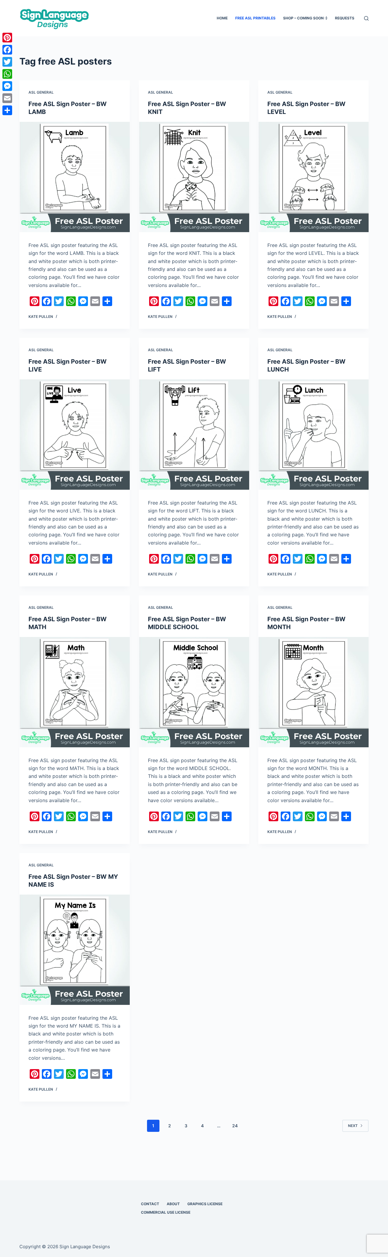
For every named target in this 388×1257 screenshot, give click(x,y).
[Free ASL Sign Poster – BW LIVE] (74, 434)
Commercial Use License (165, 1212)
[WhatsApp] (7, 74)
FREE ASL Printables (255, 18)
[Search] (366, 18)
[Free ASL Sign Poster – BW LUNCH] (313, 434)
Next (353, 1125)
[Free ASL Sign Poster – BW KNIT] (194, 177)
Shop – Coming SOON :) (305, 18)
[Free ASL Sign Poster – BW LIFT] (194, 434)
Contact (150, 1204)
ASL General (41, 92)
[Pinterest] (7, 38)
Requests (344, 18)
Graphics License (204, 1204)
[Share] (7, 110)
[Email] (7, 98)
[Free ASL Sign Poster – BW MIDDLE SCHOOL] (194, 692)
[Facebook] (7, 50)
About (173, 1204)
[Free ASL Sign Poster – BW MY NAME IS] (74, 950)
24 (235, 1125)
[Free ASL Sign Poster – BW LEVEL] (313, 177)
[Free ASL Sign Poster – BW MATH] (74, 692)
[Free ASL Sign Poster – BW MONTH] (313, 692)
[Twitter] (7, 62)
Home (222, 18)
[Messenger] (7, 86)
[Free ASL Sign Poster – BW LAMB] (74, 177)
